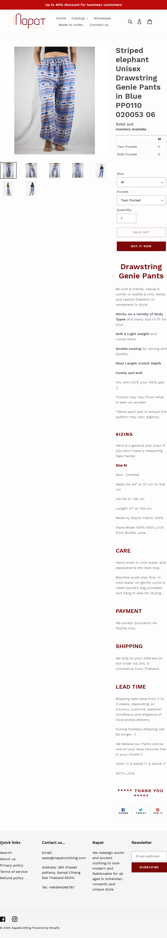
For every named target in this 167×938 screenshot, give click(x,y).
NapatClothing (21, 927)
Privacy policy (11, 865)
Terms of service (13, 872)
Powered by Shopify (46, 927)
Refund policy (11, 878)
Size (120, 174)
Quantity (124, 210)
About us (7, 859)
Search (6, 853)
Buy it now (141, 246)
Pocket (123, 192)
